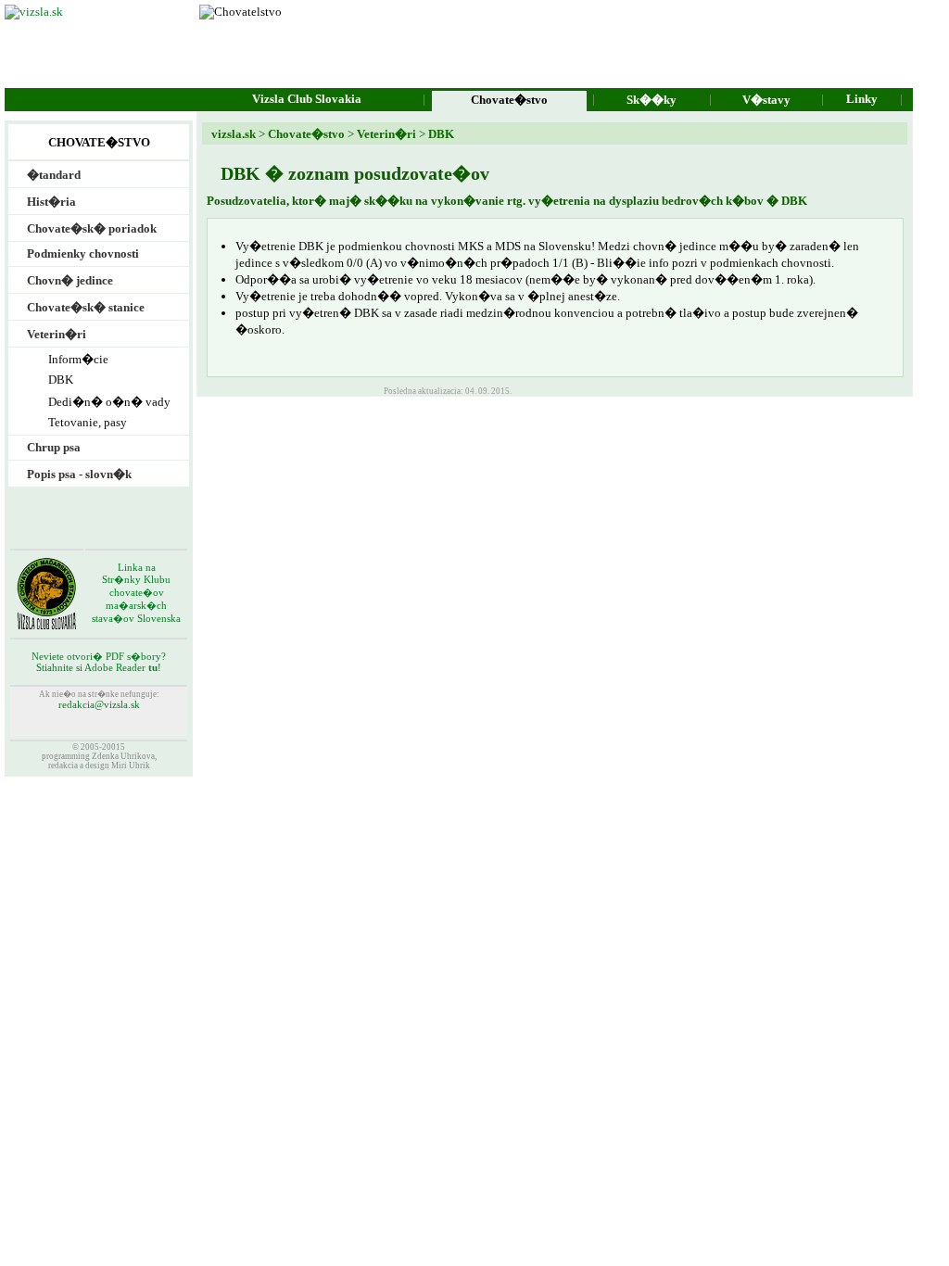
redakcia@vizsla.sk (99, 705)
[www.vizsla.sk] (34, 12)
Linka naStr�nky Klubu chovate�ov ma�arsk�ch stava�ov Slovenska (136, 593)
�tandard (54, 175)
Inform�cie (78, 359)
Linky (862, 99)
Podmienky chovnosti (83, 253)
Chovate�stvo (306, 134)
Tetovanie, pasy (87, 422)
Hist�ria (51, 202)
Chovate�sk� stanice (86, 307)
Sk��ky (651, 100)
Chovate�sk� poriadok (92, 228)
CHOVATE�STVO (99, 142)
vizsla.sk (233, 134)
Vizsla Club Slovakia (306, 99)
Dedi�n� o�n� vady (109, 402)
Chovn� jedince (70, 280)
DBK (439, 134)
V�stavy (766, 100)
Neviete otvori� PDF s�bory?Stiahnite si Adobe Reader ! (99, 662)
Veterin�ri (385, 134)
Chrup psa (54, 447)
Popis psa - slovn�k (79, 474)
